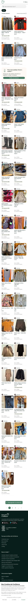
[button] (25, 13)
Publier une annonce (14, 77)
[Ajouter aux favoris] (12, 19)
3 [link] (15, 508)
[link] (21, 508)
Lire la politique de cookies (6, 595)
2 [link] (12, 508)
